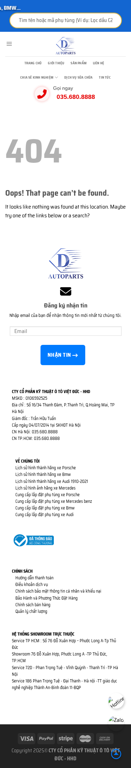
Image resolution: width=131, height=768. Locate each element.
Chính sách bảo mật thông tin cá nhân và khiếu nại (58, 591)
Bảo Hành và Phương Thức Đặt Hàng (46, 598)
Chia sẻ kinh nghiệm (36, 77)
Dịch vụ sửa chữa (78, 77)
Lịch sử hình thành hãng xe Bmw (43, 474)
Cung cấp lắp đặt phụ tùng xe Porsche (47, 494)
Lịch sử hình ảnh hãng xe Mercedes (45, 488)
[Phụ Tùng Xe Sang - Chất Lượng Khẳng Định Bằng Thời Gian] (66, 46)
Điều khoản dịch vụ (31, 584)
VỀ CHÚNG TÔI (27, 461)
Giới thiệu (56, 63)
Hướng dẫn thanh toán (34, 577)
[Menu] (9, 44)
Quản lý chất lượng (31, 611)
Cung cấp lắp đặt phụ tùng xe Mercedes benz (53, 501)
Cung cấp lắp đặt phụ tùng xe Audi (44, 514)
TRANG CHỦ (33, 63)
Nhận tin (60, 354)
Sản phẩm (79, 63)
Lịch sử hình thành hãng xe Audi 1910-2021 (51, 481)
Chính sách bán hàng (32, 604)
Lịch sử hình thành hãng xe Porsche (45, 467)
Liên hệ (98, 63)
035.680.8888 (76, 96)
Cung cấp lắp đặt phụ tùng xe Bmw (45, 508)
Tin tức (104, 77)
